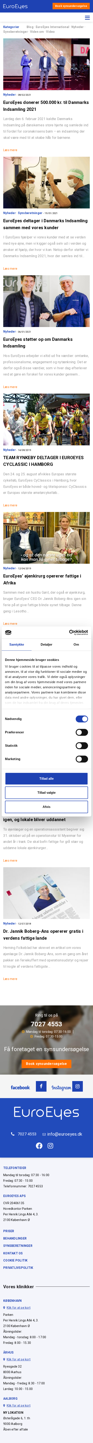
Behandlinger (15, 1238)
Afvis (46, 807)
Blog (30, 27)
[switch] (82, 732)
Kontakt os (13, 1253)
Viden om (37, 31)
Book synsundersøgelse (71, 6)
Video (50, 31)
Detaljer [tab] (47, 644)
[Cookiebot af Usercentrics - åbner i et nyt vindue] (69, 632)
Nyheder (78, 27)
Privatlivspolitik (18, 1267)
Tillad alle (46, 778)
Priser (8, 1231)
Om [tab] (76, 644)
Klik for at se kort (18, 1307)
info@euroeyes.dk (64, 1134)
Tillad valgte (46, 792)
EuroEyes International (53, 27)
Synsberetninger (16, 31)
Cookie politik (15, 1260)
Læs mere (10, 150)
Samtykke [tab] (16, 644)
